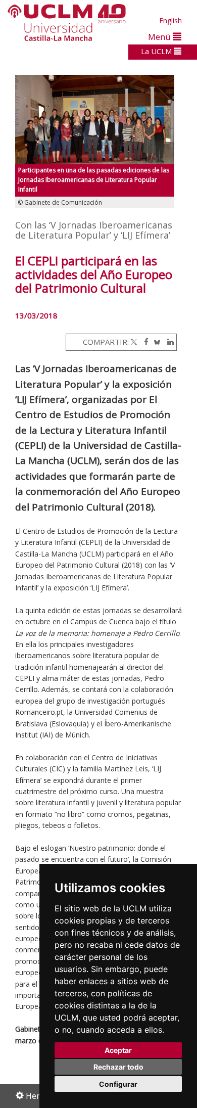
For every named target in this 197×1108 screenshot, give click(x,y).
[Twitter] (134, 342)
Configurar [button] (118, 1084)
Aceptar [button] (118, 1050)
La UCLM (157, 51)
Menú (160, 36)
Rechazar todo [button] (118, 1067)
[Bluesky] (155, 342)
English (170, 20)
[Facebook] (144, 342)
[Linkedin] (168, 342)
